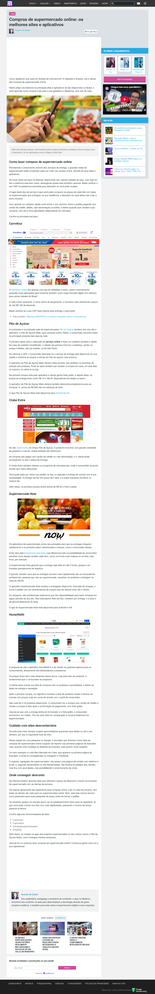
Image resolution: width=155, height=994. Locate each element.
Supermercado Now (35, 552)
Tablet (57, 3)
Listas (105, 3)
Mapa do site (118, 983)
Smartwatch (70, 3)
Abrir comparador (124, 79)
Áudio (83, 3)
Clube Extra (22, 447)
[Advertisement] (54, 57)
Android (59, 392)
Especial (59, 983)
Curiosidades (74, 983)
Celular (44, 3)
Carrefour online (19, 289)
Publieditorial (44, 983)
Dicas (32, 3)
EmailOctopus (49, 973)
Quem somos (14, 983)
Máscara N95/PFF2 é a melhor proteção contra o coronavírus (56, 316)
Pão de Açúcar (66, 329)
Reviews (94, 3)
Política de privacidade (97, 983)
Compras (60, 917)
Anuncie (29, 983)
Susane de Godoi (22, 30)
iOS (67, 392)
